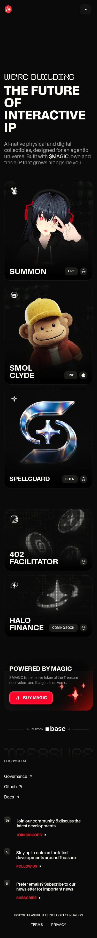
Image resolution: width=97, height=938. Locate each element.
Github (10, 786)
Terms (37, 925)
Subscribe (26, 898)
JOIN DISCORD (29, 835)
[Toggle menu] (85, 9)
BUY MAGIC (35, 697)
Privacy (58, 925)
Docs (9, 797)
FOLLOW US (26, 866)
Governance (15, 776)
